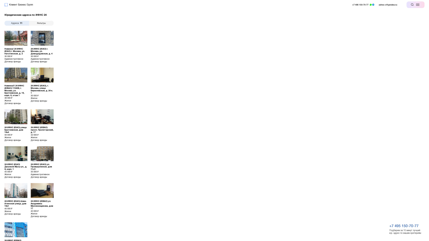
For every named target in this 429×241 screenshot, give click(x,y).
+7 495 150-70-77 (404, 226)
